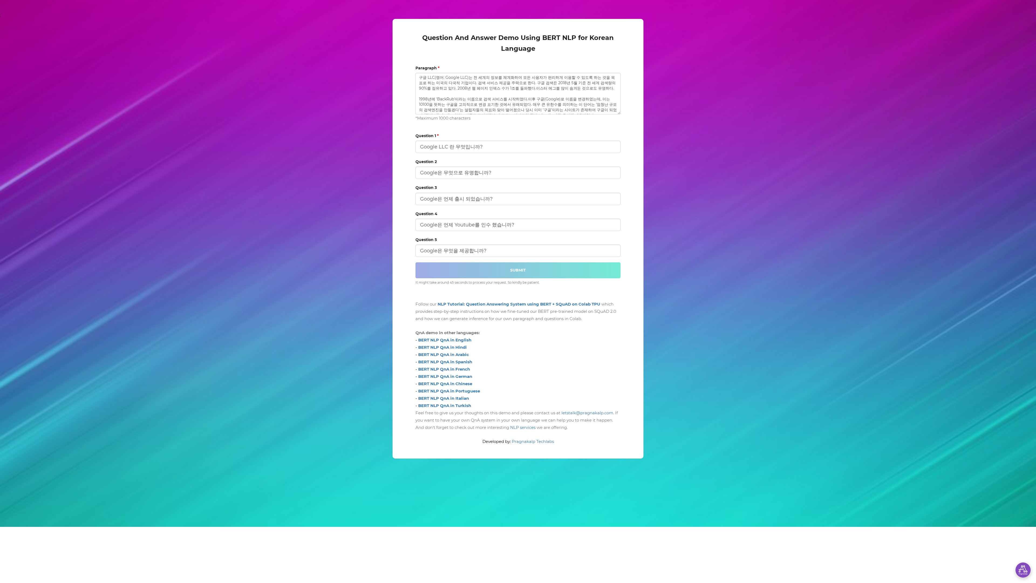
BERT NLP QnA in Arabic (443, 354)
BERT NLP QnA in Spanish (445, 361)
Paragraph (427, 68)
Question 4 (426, 213)
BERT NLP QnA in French (444, 369)
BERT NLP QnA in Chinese (445, 383)
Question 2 (426, 161)
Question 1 (427, 135)
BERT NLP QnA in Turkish (444, 405)
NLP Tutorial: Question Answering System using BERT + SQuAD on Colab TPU (519, 304)
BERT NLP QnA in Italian (443, 398)
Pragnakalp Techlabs (533, 441)
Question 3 (426, 187)
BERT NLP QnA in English (444, 340)
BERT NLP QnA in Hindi (442, 347)
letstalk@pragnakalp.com (587, 412)
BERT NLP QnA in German (445, 376)
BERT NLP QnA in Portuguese (449, 391)
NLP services (523, 427)
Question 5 (426, 239)
